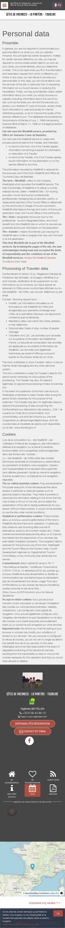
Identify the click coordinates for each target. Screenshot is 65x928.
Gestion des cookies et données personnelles (21, 924)
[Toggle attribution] (61, 893)
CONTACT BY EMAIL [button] (34, 731)
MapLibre (55, 893)
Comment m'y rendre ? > (44, 903)
